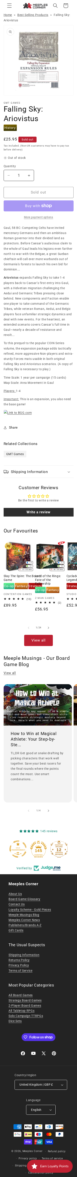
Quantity (10, 166)
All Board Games (21, 995)
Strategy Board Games (25, 1000)
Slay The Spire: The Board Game (22, 578)
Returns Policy (19, 960)
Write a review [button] (38, 512)
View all (38, 640)
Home (8, 15)
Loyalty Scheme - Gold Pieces (30, 909)
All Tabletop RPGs (21, 1010)
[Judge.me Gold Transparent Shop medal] (18, 849)
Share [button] (13, 427)
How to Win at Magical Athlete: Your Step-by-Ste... (34, 739)
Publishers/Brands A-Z (25, 925)
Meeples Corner (32, 1151)
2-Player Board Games (25, 1005)
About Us (15, 894)
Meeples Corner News (24, 920)
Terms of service (52, 1158)
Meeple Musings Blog (24, 914)
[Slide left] (28, 627)
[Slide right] (48, 627)
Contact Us (17, 904)
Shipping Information (24, 955)
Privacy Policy (19, 965)
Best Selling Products (32, 15)
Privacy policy (28, 1158)
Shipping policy (25, 1165)
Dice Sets (15, 1021)
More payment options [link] (38, 217)
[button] (9, 5)
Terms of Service (21, 970)
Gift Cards (16, 930)
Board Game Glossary (24, 899)
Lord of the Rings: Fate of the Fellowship (48, 579)
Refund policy (57, 1151)
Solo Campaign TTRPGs (26, 1016)
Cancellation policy (40, 1172)
